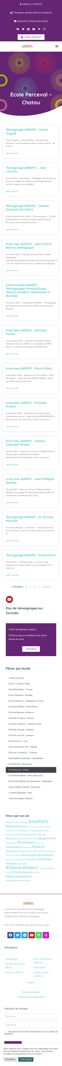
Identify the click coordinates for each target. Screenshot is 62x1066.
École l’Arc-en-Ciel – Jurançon (21, 735)
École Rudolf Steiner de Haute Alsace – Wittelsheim (30, 781)
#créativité (9, 835)
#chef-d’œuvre (39, 827)
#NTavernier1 (39, 851)
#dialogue (27, 834)
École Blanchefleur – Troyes (20, 689)
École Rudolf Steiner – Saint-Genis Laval (26, 775)
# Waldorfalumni (22, 872)
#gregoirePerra (46, 838)
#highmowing (11, 843)
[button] (56, 46)
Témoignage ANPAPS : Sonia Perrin (31, 555)
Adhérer (31, 982)
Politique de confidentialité (31, 997)
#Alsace (18, 822)
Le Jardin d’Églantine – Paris (20, 793)
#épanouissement (18, 876)
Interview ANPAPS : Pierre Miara (29, 368)
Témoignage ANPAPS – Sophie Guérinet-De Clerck (27, 207)
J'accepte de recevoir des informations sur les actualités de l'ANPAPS (30, 1033)
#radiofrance (21, 859)
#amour (25, 822)
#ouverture (51, 851)
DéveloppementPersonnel (18, 880)
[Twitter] (23, 29)
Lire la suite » (12, 153)
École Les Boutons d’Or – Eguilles (23, 747)
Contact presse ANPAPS (41, 974)
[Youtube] (33, 29)
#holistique (26, 842)
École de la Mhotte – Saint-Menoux (23, 706)
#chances (30, 827)
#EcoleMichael (39, 834)
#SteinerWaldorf (22, 867)
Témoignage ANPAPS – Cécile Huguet (27, 131)
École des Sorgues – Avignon (21, 729)
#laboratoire (27, 847)
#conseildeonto (22, 830)
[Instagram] (44, 29)
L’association (11, 959)
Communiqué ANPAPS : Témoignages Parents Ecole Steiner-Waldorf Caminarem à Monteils (28, 290)
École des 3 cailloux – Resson (21, 718)
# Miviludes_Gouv (25, 851)
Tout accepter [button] (26, 1059)
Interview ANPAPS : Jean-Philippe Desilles (30, 480)
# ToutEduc (42, 868)
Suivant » (46, 586)
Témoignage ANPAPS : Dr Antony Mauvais (29, 518)
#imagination (40, 843)
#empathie (11, 838)
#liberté (38, 846)
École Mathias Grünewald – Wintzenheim (26, 758)
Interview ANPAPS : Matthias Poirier (26, 332)
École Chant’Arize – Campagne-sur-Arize (26, 701)
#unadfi (50, 868)
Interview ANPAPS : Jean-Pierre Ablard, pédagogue (28, 245)
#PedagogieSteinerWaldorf (37, 855)
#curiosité (18, 834)
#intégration (14, 847)
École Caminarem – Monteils (21, 695)
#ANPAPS (38, 822)
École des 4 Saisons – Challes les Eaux (25, 724)
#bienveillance (16, 826)
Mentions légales (31, 992)
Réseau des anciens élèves (15, 965)
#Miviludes (11, 851)
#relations (33, 859)
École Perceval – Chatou (19, 770)
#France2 (22, 838)
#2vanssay (10, 822)
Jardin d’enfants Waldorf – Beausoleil (24, 787)
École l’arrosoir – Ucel (18, 741)
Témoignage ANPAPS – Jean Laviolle (26, 169)
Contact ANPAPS (14, 972)
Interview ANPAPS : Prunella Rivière (26, 404)
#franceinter (31, 838)
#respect (46, 859)
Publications (39, 967)
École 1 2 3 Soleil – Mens (19, 683)
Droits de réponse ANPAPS (42, 960)
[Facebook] (17, 29)
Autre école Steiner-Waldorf (20, 798)
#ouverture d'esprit (13, 855)
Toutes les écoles (16, 678)
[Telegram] (28, 29)
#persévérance (11, 860)
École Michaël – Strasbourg (20, 764)
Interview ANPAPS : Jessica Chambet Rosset (25, 442)
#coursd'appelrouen (39, 830)
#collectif (48, 827)
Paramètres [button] (10, 1059)
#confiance (10, 830)
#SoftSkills (22, 863)
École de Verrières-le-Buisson (21, 712)
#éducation (37, 873)
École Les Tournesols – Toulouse (23, 752)
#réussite (11, 863)
